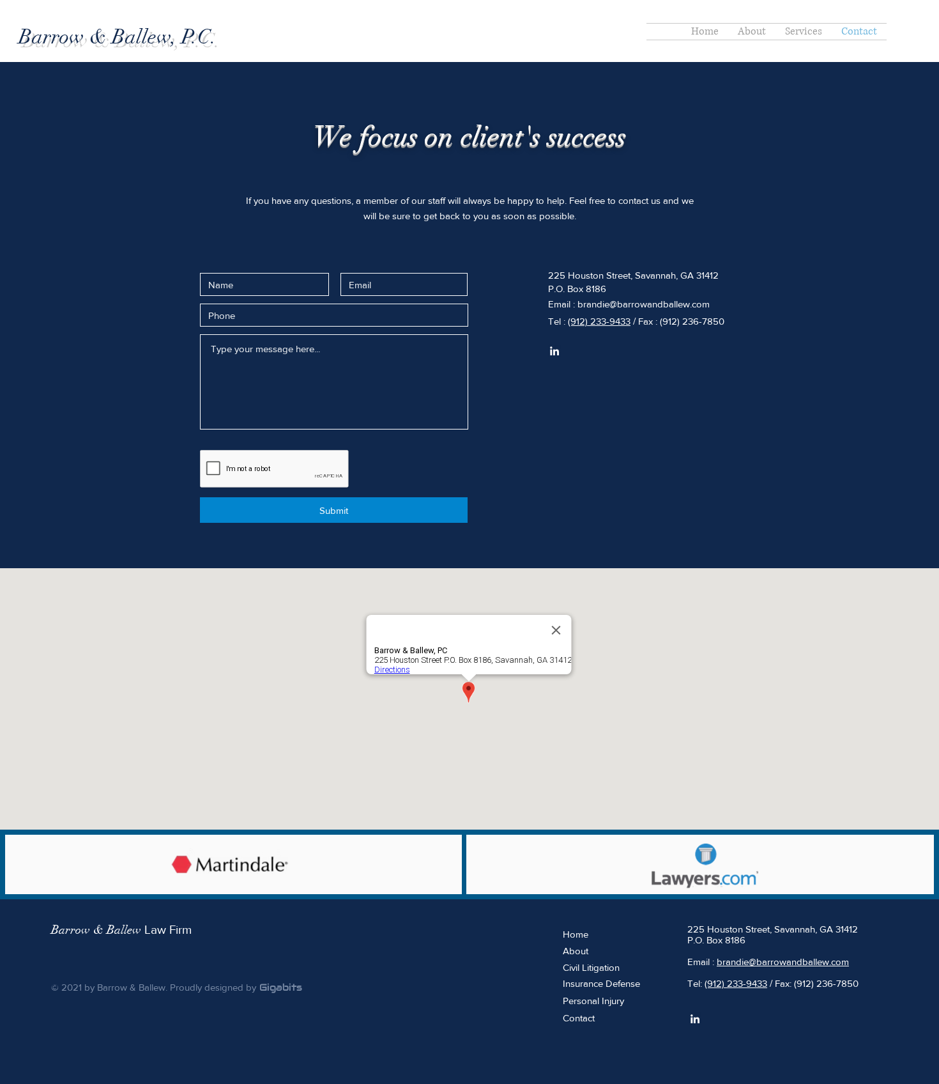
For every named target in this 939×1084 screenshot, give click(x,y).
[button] (803, 32)
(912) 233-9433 (599, 321)
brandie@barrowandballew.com (643, 303)
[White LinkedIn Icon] (554, 351)
